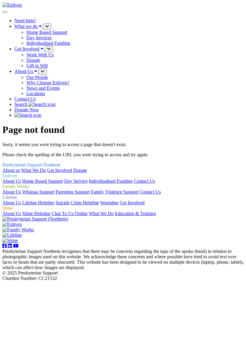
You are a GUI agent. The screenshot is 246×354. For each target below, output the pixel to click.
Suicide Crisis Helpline (77, 202)
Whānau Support (38, 191)
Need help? (25, 20)
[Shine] (10, 240)
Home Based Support (42, 181)
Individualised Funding (111, 181)
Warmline (109, 202)
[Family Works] (18, 229)
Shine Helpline (36, 213)
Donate (80, 170)
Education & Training (135, 213)
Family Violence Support (114, 191)
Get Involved (59, 170)
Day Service (76, 181)
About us (11, 170)
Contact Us (25, 98)
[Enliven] (12, 224)
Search (21, 104)
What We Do (33, 170)
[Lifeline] (12, 235)
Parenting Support (73, 191)
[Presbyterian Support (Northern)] (35, 218)
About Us (11, 181)
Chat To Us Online (70, 213)
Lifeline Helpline (38, 202)
